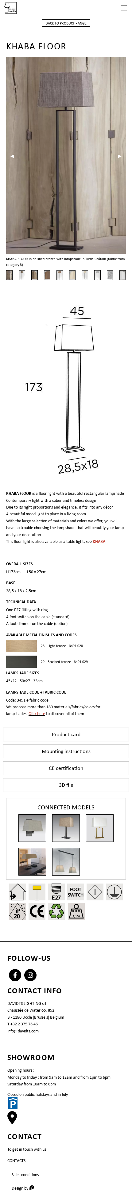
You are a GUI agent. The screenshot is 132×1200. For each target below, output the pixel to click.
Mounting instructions (66, 751)
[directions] (12, 1121)
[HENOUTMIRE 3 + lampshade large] (32, 862)
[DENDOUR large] (32, 828)
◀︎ (14, 156)
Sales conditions (25, 1174)
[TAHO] (66, 828)
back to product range (66, 23)
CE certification (66, 768)
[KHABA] (100, 828)
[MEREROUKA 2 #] (66, 862)
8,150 (76, 916)
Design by (25, 1188)
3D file (66, 785)
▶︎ (122, 156)
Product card (66, 734)
